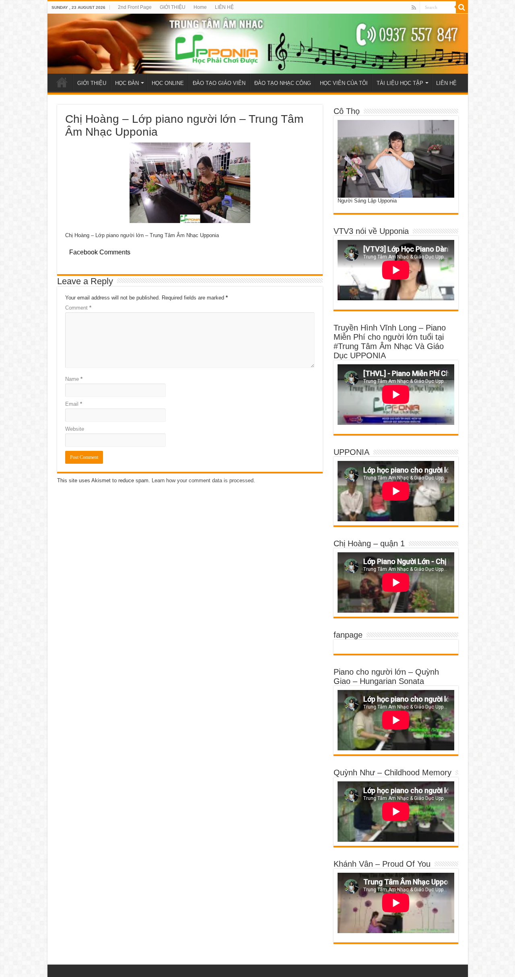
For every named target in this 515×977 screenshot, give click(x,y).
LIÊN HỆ (224, 7)
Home (200, 7)
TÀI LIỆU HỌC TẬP (400, 83)
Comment (78, 308)
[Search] (462, 7)
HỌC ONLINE (168, 83)
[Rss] (414, 7)
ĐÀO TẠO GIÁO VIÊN (219, 83)
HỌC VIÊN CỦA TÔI (344, 83)
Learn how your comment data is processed (202, 480)
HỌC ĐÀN (127, 83)
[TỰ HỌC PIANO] (257, 44)
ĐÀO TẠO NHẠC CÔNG (282, 83)
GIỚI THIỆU (172, 7)
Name (73, 379)
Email (73, 404)
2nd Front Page (135, 7)
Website (74, 429)
